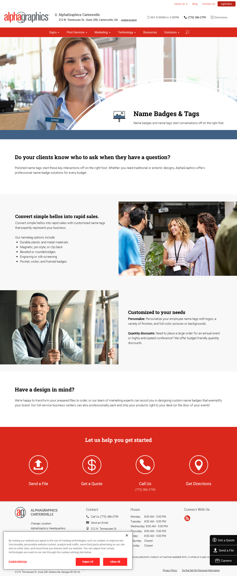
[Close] (127, 535)
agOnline (226, 4)
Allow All (115, 561)
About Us (179, 4)
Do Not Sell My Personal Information (201, 570)
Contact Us (208, 4)
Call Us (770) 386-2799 (104, 516)
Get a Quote (226, 540)
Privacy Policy (170, 570)
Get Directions (198, 483)
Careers (226, 560)
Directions (221, 17)
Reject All (87, 561)
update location (129, 19)
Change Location (41, 523)
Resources (150, 32)
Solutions (170, 32)
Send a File (226, 550)
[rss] (187, 518)
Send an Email (99, 522)
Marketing (101, 32)
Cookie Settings (18, 561)
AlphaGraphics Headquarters (48, 528)
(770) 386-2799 (197, 17)
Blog (195, 4)
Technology (125, 32)
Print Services (75, 32)
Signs (53, 32)
